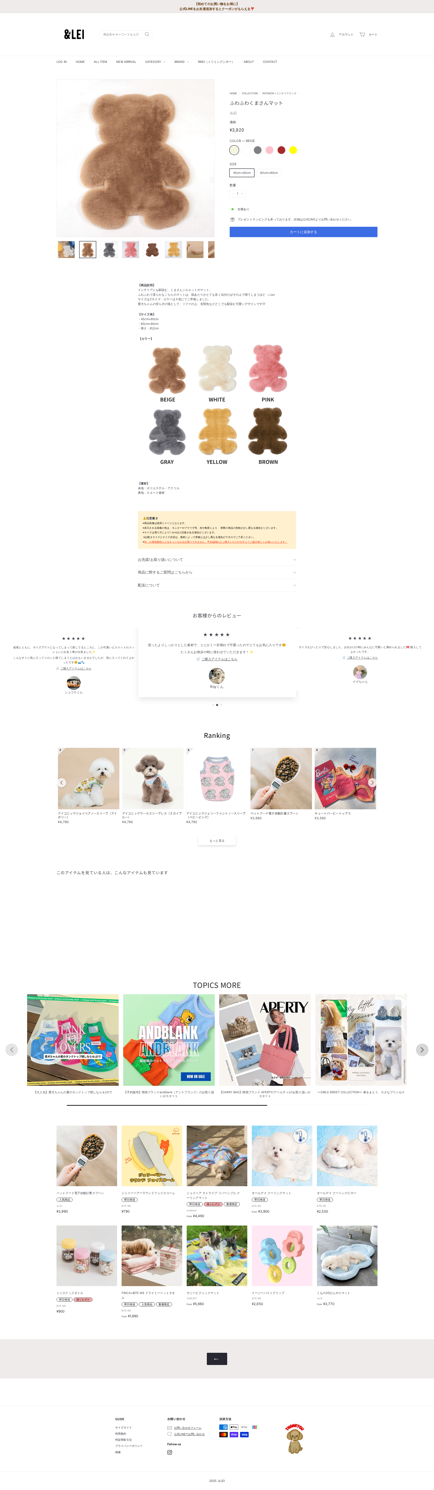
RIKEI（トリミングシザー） (216, 62)
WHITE (245, 150)
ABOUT (249, 62)
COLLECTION (250, 93)
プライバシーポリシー (129, 1445)
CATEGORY (153, 62)
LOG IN (62, 62)
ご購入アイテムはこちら (75, 668)
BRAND (180, 62)
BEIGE (234, 150)
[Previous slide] (61, 782)
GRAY (257, 150)
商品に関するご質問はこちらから (165, 572)
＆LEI (233, 112)
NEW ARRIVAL (126, 62)
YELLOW (293, 150)
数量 (233, 185)
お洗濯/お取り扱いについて (160, 559)
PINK (269, 150)
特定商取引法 (123, 1439)
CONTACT (270, 62)
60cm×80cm (269, 173)
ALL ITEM (100, 62)
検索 (118, 1452)
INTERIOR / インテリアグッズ (279, 93)
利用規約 (120, 1433)
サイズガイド (123, 1427)
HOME (80, 62)
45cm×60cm (242, 173)
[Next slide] (372, 782)
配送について (149, 585)
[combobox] (126, 34)
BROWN (281, 150)
